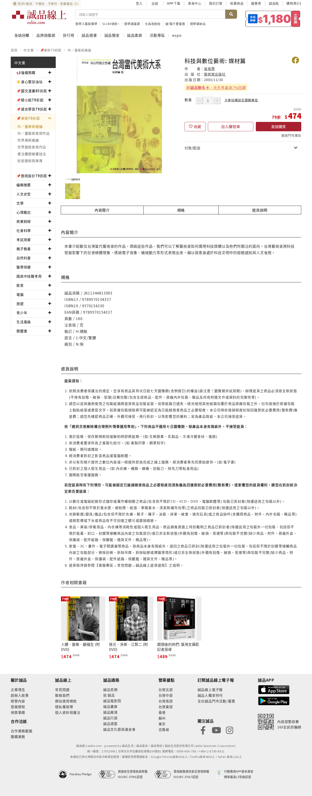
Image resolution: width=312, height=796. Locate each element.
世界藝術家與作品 (31, 146)
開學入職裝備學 (86, 23)
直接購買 (278, 126)
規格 (181, 210)
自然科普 (23, 257)
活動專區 (157, 35)
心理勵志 (23, 212)
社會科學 (23, 230)
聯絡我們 (62, 695)
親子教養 (23, 248)
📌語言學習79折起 (31, 109)
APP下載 (173, 3)
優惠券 (256, 3)
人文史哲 (23, 194)
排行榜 (68, 35)
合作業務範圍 (21, 730)
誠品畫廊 (134, 35)
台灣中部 (166, 695)
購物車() (293, 3)
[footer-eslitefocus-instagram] (229, 729)
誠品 (111, 695)
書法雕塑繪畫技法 (31, 153)
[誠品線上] (39, 17)
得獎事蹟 (18, 712)
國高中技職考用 (29, 276)
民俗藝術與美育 (29, 160)
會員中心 (194, 3)
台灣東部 (166, 706)
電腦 (20, 294)
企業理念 (18, 689)
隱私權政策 (64, 706)
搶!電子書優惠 (175, 23)
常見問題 (62, 689)
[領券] (272, 19)
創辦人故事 (20, 695)
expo (176, 35)
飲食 (20, 285)
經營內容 (18, 701)
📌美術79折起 (51, 50)
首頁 (14, 50)
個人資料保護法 (67, 712)
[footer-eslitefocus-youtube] (216, 729)
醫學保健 (23, 267)
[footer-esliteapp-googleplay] (274, 700)
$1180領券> (110, 23)
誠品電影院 (112, 700)
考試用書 (23, 239)
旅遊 (20, 303)
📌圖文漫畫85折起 (31, 90)
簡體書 (21, 330)
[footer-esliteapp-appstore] (274, 689)
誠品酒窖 (110, 723)
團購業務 (18, 736)
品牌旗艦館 (46, 35)
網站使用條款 (66, 701)
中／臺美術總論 (79, 50)
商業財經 (23, 221)
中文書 (29, 50)
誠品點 (274, 3)
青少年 (21, 312)
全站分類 (21, 35)
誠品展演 (110, 712)
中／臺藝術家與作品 (33, 133)
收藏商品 (236, 3)
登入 (139, 3)
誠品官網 (110, 689)
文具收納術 (153, 23)
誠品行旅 (110, 717)
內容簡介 (102, 210)
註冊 (155, 3)
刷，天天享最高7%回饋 (216, 87)
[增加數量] (217, 100)
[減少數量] (199, 100)
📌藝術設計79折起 (31, 175)
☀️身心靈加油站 (29, 81)
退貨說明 (259, 210)
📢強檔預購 (25, 72)
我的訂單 (215, 3)
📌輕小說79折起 (29, 99)
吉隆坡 (164, 729)
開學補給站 (198, 23)
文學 (20, 203)
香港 (162, 712)
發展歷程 (18, 706)
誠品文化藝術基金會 (119, 729)
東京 (162, 723)
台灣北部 (166, 689)
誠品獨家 (112, 35)
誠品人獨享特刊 (210, 695)
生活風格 (23, 321)
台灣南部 (166, 701)
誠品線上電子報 (210, 689)
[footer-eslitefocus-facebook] (203, 729)
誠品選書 (89, 35)
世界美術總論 (28, 140)
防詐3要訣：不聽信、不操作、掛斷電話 (48, 3)
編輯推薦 (23, 184)
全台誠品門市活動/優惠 (216, 701)
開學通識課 (132, 23)
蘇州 (162, 718)
